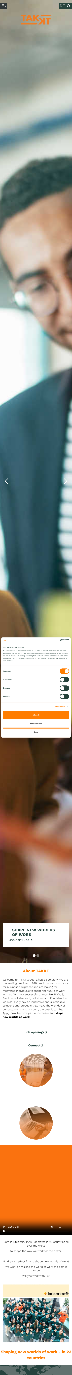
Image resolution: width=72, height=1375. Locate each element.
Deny (36, 732)
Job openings (34, 1032)
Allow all (36, 715)
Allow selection (36, 723)
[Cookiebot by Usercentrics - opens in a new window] (54, 640)
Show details (60, 707)
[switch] (64, 679)
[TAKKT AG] (36, 19)
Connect (34, 1045)
